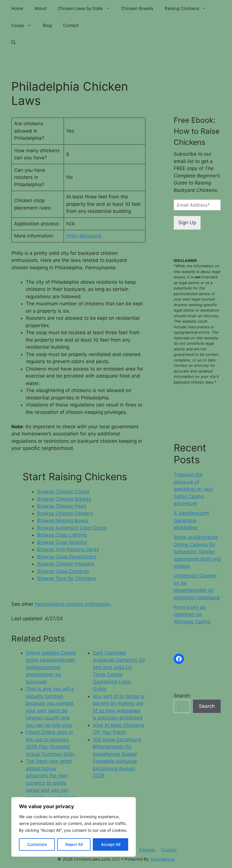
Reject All (74, 844)
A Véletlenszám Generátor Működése (191, 520)
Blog (47, 25)
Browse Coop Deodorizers (66, 557)
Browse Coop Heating (62, 542)
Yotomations (162, 859)
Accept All (110, 844)
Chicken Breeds (137, 8)
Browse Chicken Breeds (64, 499)
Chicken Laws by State (80, 8)
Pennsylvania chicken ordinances (72, 604)
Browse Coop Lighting (62, 535)
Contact (71, 25)
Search (207, 706)
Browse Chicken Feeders (65, 513)
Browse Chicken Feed (61, 506)
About (40, 8)
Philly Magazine (84, 236)
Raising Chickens (182, 8)
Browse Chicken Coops (63, 491)
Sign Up (187, 222)
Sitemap (147, 849)
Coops (17, 25)
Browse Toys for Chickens (66, 578)
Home (17, 8)
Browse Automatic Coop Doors (72, 528)
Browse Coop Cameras (63, 571)
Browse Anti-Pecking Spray (68, 549)
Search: (182, 695)
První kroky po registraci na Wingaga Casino (192, 614)
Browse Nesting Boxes (62, 520)
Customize (37, 844)
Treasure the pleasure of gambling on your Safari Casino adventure (193, 489)
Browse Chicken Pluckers (65, 564)
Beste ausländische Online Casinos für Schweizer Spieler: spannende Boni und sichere (197, 551)
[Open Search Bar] (13, 42)
